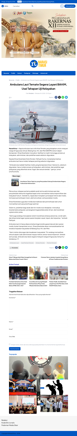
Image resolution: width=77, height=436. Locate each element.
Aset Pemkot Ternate (27, 243)
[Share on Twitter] (59, 97)
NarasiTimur (12, 433)
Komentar (12, 297)
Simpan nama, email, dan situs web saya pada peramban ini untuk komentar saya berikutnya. (38, 344)
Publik (10, 388)
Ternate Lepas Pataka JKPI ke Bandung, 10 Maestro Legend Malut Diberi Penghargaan (38, 1)
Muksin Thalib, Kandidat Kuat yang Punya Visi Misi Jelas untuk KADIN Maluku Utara (58, 283)
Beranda (6, 73)
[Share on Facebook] (56, 97)
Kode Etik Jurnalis (8, 423)
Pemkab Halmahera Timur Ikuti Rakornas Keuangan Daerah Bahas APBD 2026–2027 (18, 283)
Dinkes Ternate (40, 243)
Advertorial (43, 73)
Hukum (19, 73)
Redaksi (4, 420)
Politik (13, 73)
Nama (11, 321)
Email (11, 329)
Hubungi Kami (70, 6)
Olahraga (35, 73)
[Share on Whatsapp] (62, 97)
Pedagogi (27, 73)
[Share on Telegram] (66, 97)
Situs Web (12, 336)
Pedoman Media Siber (10, 425)
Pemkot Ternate (51, 243)
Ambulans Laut (14, 243)
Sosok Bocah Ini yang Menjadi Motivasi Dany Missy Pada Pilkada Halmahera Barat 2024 (38, 283)
